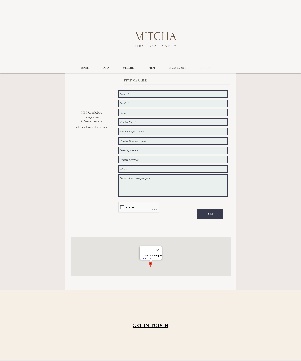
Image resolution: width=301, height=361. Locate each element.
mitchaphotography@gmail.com (91, 127)
